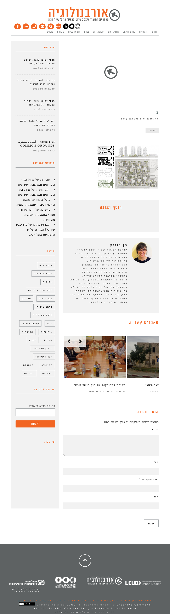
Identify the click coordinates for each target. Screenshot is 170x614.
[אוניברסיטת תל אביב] (71, 28)
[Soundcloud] (26, 25)
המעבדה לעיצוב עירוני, (130, 600)
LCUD (71, 604)
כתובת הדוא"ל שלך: (42, 406)
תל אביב (47, 365)
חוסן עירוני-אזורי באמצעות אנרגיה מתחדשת (36, 214)
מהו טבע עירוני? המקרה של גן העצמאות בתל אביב (35, 229)
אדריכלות (46, 265)
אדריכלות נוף (43, 273)
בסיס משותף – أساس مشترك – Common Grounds (35, 143)
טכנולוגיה (46, 298)
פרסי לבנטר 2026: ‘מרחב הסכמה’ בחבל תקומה (39, 61)
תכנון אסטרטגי (42, 348)
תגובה (155, 429)
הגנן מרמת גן (41, 224)
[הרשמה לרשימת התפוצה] (42, 25)
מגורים (26, 298)
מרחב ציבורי (44, 306)
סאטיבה (45, 209)
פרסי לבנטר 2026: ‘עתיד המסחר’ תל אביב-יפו (39, 103)
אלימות (48, 282)
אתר (156, 496)
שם (156, 462)
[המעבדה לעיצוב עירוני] (58, 28)
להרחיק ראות (113, 32)
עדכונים (50, 32)
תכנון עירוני (44, 356)
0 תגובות (152, 130)
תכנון (32, 340)
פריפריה (27, 331)
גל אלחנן (120, 391)
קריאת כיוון (143, 32)
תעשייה (47, 373)
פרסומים (60, 32)
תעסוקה (28, 365)
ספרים (86, 32)
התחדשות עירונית (40, 290)
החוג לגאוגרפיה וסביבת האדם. (81, 600)
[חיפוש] (51, 25)
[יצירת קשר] (34, 25)
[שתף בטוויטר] (107, 222)
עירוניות (47, 331)
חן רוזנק (153, 118)
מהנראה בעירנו (74, 32)
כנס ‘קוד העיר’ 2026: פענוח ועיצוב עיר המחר (37, 123)
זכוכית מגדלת (98, 32)
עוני (50, 323)
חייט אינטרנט (67, 612)
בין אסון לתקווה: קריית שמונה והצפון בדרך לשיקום (36, 82)
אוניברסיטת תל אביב (36, 600)
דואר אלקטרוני (149, 479)
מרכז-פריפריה (43, 315)
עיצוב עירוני (30, 323)
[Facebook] (17, 25)
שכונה (48, 340)
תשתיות (29, 373)
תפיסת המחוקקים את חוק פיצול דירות (99, 385)
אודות (154, 32)
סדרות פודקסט (129, 32)
